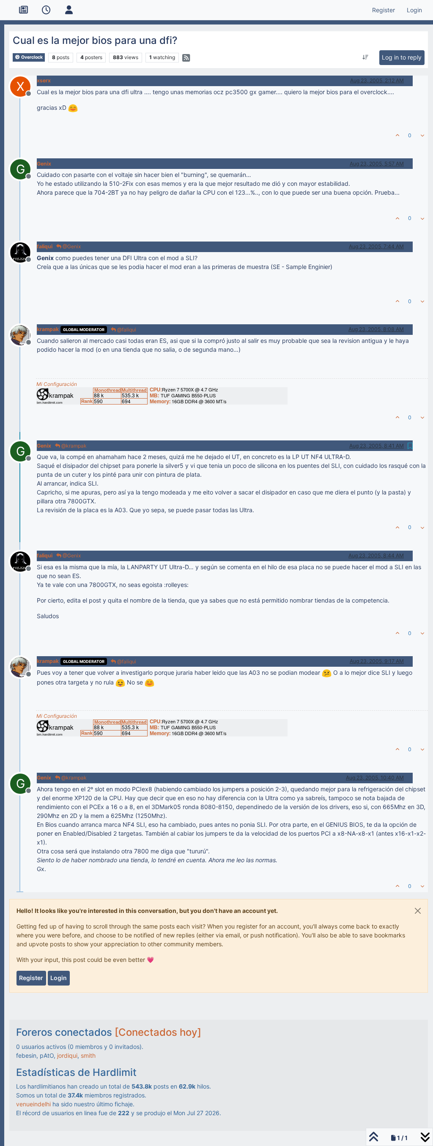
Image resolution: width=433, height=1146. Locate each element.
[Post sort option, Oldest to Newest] (366, 57)
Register (31, 977)
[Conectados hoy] (158, 1032)
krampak (48, 329)
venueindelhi (33, 1104)
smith (88, 1055)
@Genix (71, 246)
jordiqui (67, 1055)
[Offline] (23, 251)
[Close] (418, 910)
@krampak (73, 446)
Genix (44, 163)
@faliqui (126, 329)
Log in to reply (402, 57)
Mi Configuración (56, 384)
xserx (44, 80)
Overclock (31, 57)
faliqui (44, 246)
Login (58, 977)
